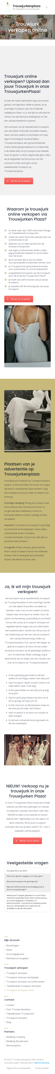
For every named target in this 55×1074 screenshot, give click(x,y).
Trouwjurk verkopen (16, 973)
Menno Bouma (41, 1062)
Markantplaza (13, 1045)
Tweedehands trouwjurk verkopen (23, 985)
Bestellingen (12, 945)
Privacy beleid (41, 1068)
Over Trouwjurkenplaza (18, 1009)
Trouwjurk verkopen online (20, 990)
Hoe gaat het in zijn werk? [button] (17, 871)
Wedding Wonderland (17, 1041)
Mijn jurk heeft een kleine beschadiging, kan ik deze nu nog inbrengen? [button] (25, 888)
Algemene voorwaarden (19, 1068)
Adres (9, 949)
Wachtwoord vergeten (17, 958)
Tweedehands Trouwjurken (20, 1013)
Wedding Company (15, 1036)
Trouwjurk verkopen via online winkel (25, 981)
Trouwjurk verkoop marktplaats (22, 977)
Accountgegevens (15, 954)
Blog (8, 1022)
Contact (10, 1005)
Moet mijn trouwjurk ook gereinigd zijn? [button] (22, 881)
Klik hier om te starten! (20, 181)
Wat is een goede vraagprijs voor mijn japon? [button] (25, 876)
